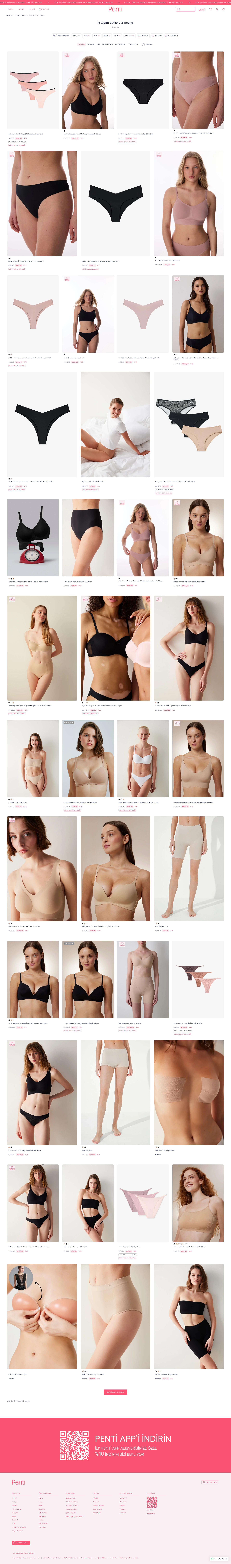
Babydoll (15, 1520)
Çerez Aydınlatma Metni (52, 1558)
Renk (95, 35)
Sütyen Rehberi (17, 1531)
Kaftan (41, 1520)
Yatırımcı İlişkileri (72, 1505)
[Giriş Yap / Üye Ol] (217, 9)
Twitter (122, 1505)
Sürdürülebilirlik (71, 1502)
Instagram (123, 1498)
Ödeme (95, 1498)
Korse (14, 1516)
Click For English (211, 1482)
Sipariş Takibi (97, 1509)
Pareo (41, 1505)
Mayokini (42, 1509)
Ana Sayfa (9, 15)
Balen (106, 35)
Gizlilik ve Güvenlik (70, 1558)
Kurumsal (70, 1493)
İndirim (46, 9)
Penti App (151, 1493)
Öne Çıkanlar (45, 1493)
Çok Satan (90, 44)
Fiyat (85, 35)
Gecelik (14, 1505)
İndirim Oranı (133, 44)
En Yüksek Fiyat (120, 44)
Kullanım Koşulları (87, 1558)
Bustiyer (15, 1513)
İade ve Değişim (98, 1505)
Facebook (123, 1502)
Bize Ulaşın (97, 1513)
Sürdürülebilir (173, 35)
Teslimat (96, 1502)
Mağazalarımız (71, 1498)
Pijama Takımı (17, 1509)
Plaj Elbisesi (43, 1523)
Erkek (21, 9)
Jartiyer (14, 1502)
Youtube (122, 1509)
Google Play (151, 1513)
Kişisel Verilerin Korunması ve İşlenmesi (26, 1558)
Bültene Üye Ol (22, 1542)
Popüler (16, 1493)
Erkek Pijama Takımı (19, 1527)
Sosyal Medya (126, 1493)
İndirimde (158, 35)
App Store (150, 1510)
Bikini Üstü (42, 1513)
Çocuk (32, 9)
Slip (13, 1523)
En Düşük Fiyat (107, 44)
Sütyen (14, 1498)
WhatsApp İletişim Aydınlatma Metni (125, 1558)
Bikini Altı (42, 1516)
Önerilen (81, 44)
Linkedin (123, 1513)
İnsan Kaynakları (71, 1509)
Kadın (10, 9)
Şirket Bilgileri (71, 1513)
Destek (96, 1493)
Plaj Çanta (42, 1527)
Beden (75, 35)
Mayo (41, 1502)
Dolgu (116, 35)
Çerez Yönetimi (103, 1558)
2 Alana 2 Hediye (21, 15)
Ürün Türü (128, 35)
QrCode (152, 1502)
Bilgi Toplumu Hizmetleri (74, 1516)
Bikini (41, 1498)
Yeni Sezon (144, 35)
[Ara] (178, 9)
